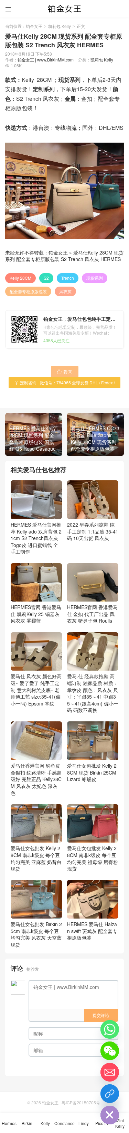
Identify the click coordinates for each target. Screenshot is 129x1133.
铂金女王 (34, 26)
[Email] (109, 1072)
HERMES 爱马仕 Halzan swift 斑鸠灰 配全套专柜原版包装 (92, 931)
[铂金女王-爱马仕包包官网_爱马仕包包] (64, 8)
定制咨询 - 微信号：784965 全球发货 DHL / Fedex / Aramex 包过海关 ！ (64, 384)
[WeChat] (109, 1050)
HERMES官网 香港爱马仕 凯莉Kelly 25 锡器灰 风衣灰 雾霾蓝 (36, 614)
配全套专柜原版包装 (28, 291)
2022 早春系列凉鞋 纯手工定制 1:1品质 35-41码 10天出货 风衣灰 (92, 531)
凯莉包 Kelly (59, 26)
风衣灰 (65, 291)
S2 (46, 278)
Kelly (45, 1123)
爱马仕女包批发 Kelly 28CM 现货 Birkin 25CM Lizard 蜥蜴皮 (92, 772)
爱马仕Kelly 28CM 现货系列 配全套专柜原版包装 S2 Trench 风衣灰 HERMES (64, 256)
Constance (64, 1123)
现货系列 (94, 278)
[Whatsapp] (109, 1029)
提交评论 (101, 1015)
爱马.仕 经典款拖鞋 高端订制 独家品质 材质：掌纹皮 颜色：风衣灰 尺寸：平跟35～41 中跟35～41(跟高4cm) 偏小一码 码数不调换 (92, 693)
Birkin (27, 1123)
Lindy (83, 1123)
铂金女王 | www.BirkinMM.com (46, 60)
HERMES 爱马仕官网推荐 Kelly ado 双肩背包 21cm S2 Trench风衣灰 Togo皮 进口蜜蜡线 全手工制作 (36, 538)
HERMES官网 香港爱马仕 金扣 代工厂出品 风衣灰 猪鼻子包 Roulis (92, 614)
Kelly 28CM (20, 278)
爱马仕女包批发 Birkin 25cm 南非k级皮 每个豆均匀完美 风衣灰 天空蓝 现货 (36, 934)
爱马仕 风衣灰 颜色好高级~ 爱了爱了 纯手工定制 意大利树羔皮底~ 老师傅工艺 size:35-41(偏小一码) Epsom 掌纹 (36, 690)
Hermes (9, 1123)
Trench (67, 278)
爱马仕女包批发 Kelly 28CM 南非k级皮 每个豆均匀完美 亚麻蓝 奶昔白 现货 (36, 858)
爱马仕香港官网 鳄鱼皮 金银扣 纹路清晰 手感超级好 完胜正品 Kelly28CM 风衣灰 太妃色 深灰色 (36, 779)
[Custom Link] (109, 1093)
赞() (65, 371)
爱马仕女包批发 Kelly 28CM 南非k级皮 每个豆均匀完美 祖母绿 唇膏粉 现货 (92, 858)
